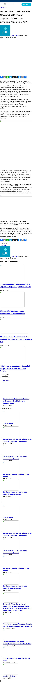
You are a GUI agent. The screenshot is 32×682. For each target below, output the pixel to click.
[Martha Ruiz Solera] (11, 674)
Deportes (3, 7)
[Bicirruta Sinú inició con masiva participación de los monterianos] (12, 307)
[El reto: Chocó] (11, 422)
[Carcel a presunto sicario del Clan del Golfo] (11, 656)
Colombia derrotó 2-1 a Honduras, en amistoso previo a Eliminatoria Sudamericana (16, 401)
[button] (1, 4)
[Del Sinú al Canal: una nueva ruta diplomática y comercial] (11, 490)
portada (3, 245)
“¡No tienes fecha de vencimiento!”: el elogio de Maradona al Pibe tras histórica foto (16, 339)
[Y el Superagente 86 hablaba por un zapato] (11, 472)
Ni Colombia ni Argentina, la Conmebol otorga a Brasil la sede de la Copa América (15, 368)
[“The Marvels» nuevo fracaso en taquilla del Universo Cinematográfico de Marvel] (11, 622)
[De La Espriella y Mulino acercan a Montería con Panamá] (11, 455)
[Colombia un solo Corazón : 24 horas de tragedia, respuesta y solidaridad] (11, 437)
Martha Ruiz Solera (9, 676)
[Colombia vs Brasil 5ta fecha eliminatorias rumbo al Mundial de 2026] (8, 640)
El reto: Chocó (8, 424)
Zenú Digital (15, 35)
